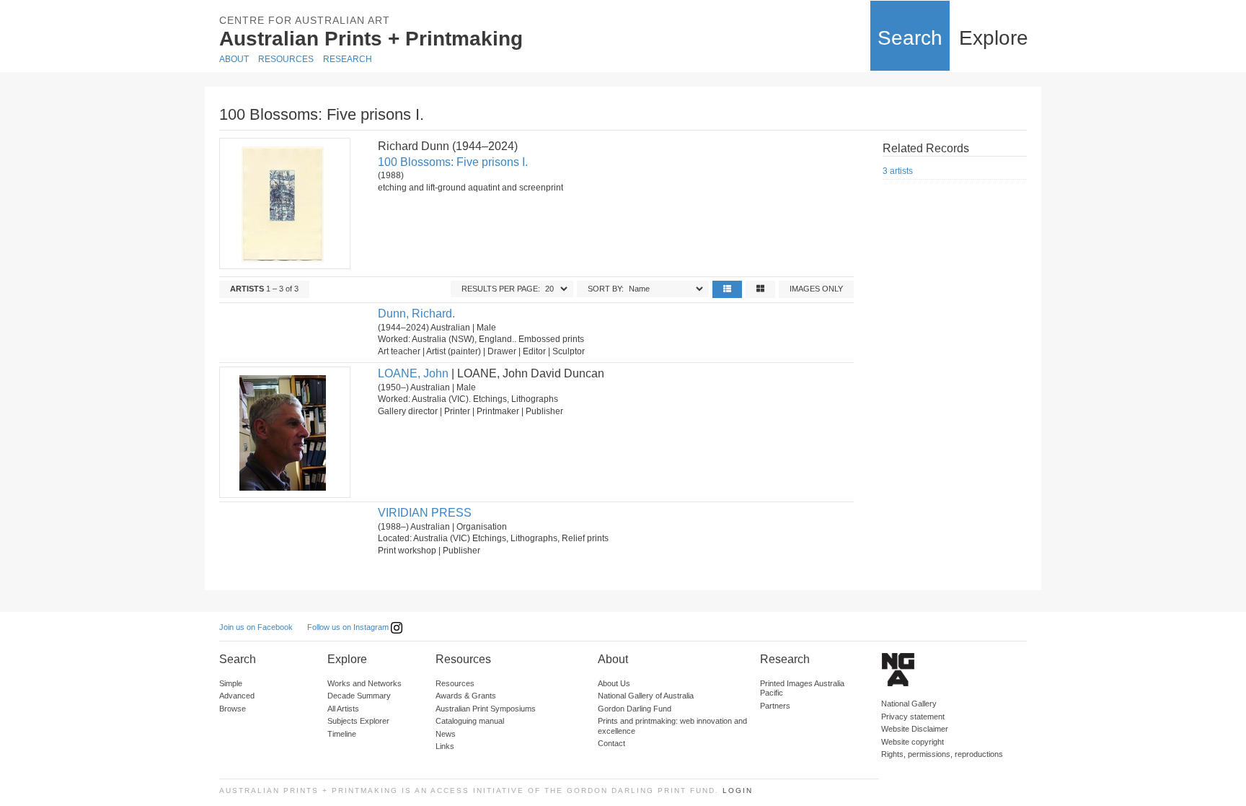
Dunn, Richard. (416, 313)
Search (910, 38)
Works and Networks (364, 683)
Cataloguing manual (470, 721)
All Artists (343, 708)
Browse (232, 708)
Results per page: (500, 288)
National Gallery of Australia (646, 695)
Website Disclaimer (914, 728)
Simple (230, 683)
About (234, 59)
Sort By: (606, 288)
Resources (286, 59)
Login (738, 790)
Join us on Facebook (256, 627)
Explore (993, 38)
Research (347, 59)
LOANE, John (413, 373)
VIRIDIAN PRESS (425, 513)
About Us (614, 683)
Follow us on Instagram (349, 627)
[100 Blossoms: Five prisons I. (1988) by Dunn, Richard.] (284, 203)
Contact (611, 743)
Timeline (341, 734)
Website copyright (912, 741)
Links (445, 746)
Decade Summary (359, 695)
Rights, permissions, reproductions (942, 754)
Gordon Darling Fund (634, 708)
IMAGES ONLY (816, 288)
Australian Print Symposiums (486, 708)
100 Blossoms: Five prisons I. (453, 162)
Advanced (237, 695)
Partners (775, 705)
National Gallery (909, 703)
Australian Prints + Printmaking (371, 38)
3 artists (898, 171)
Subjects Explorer (358, 721)
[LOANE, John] (284, 432)
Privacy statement (913, 716)
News (446, 734)
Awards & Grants (466, 695)
